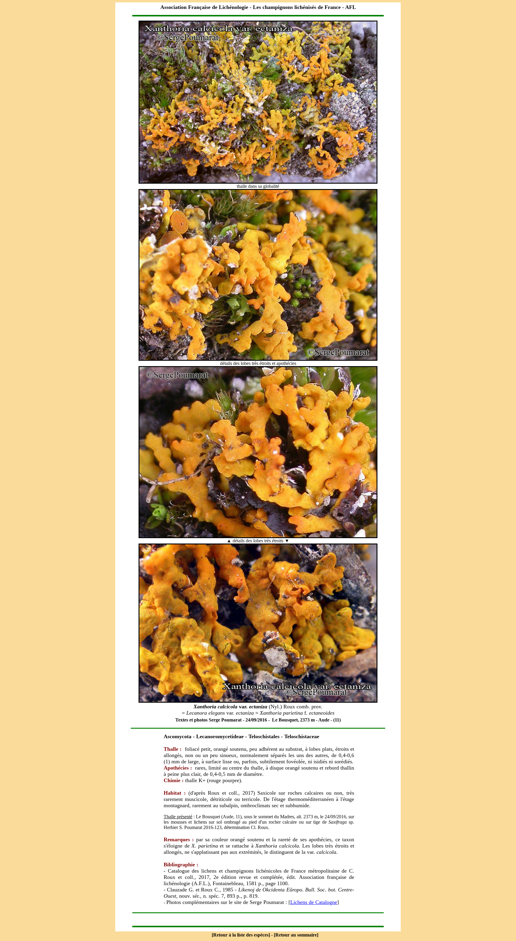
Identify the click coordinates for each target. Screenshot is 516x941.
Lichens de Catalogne (313, 902)
